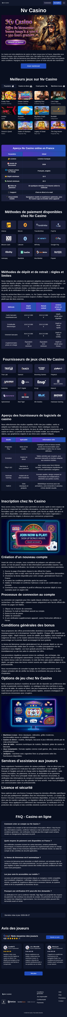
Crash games (40, 86)
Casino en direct (23, 86)
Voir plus (33, 973)
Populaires (7, 86)
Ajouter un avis (54, 937)
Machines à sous (56, 86)
